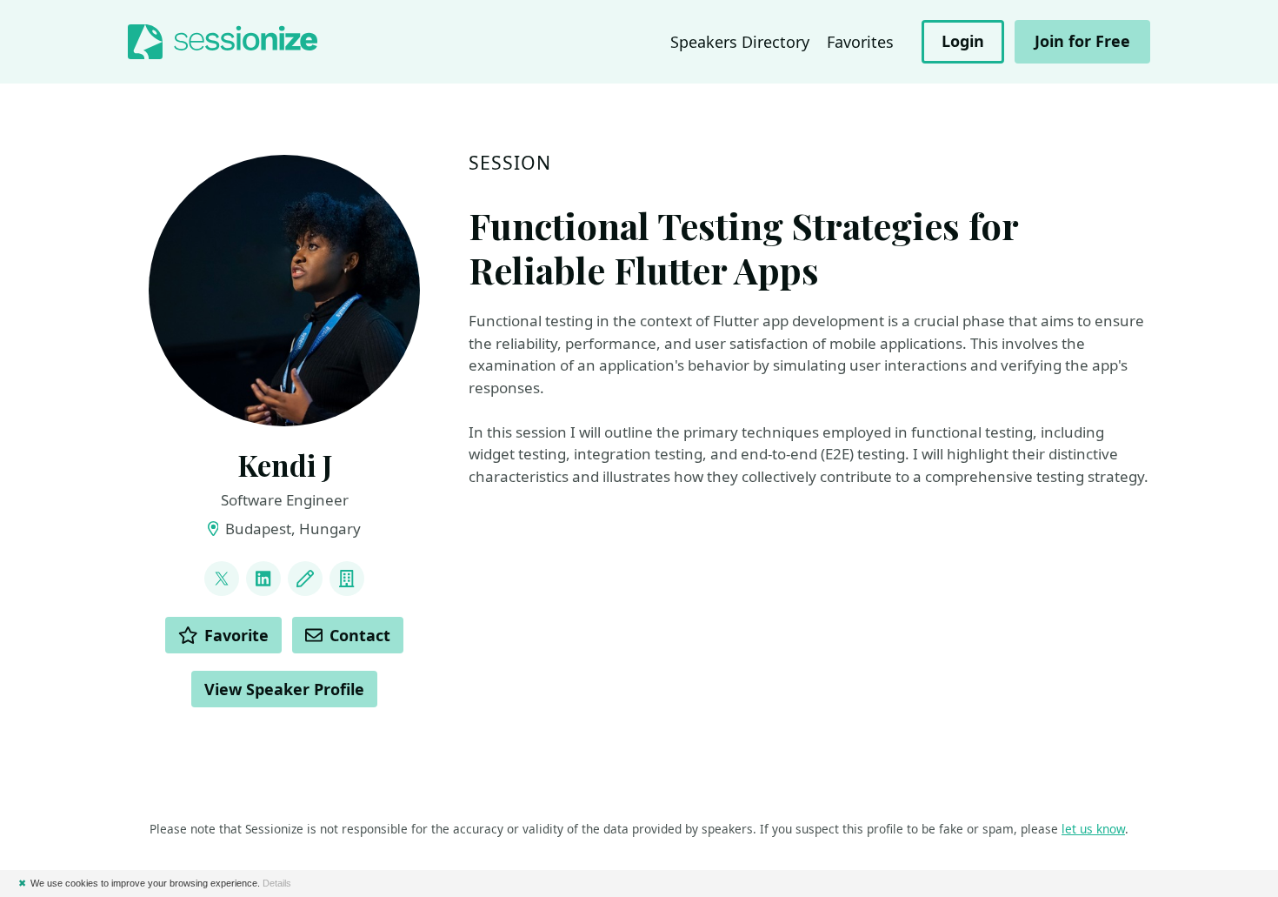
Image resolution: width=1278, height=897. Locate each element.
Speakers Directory (739, 41)
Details (277, 883)
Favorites (860, 41)
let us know (1093, 828)
